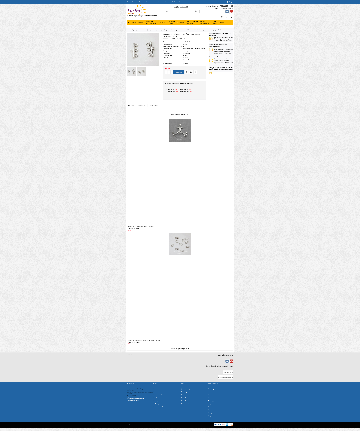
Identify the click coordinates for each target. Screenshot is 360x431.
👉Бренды (180, 22)
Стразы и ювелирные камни (216, 410)
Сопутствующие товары (215, 416)
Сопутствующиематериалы (192, 22)
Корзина (157, 389)
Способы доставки (187, 398)
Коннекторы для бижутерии (179, 30)
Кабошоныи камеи (171, 22)
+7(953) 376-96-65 (181, 7)
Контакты (181, 2)
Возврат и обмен (186, 404)
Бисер (222, 22)
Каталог (133, 22)
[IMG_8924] (131, 71)
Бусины (140, 22)
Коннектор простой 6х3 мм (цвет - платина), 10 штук (144, 340)
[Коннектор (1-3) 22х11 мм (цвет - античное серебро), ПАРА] (143, 49)
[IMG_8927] (141, 71)
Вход (230, 2)
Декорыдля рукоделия (204, 22)
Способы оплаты (186, 401)
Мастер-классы (159, 404)
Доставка (142, 2)
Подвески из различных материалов (219, 404)
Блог (175, 2)
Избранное (158, 398)
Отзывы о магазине (133, 400)
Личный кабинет (160, 395)
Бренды (210, 419)
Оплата (148, 2)
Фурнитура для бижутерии (151, 22)
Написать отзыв (181, 38)
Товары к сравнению (161, 401)
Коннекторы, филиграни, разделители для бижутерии (155, 30)
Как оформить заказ (187, 392)
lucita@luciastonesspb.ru (226, 8)
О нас (129, 2)
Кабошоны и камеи (214, 407)
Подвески (162, 22)
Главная (129, 30)
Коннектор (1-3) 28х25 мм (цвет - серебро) (141, 226)
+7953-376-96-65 (228, 372)
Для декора (211, 413)
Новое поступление (214, 392)
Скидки (154, 2)
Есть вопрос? (169, 2)
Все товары (211, 389)
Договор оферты (186, 389)
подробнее (129, 397)
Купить (179, 72)
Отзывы (160, 2)
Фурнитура (135, 30)
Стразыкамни (215, 22)
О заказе (135, 2)
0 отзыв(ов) (172, 38)
